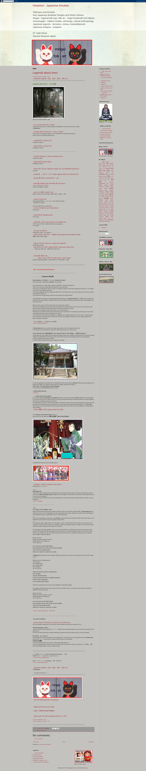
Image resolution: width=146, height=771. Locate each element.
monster (100, 201)
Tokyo (107, 216)
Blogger (86, 767)
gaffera (76, 767)
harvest (106, 185)
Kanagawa (107, 191)
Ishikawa (101, 190)
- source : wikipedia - (38, 501)
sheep (109, 210)
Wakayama (101, 219)
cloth (112, 170)
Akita (107, 163)
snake (100, 213)
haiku (100, 185)
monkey (111, 200)
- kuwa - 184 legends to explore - (41, 185)
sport (103, 213)
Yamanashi (107, 221)
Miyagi (111, 198)
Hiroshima (101, 186)
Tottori (111, 216)
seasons (105, 210)
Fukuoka (111, 182)
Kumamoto (101, 194)
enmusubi (101, 177)
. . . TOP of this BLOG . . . (106, 128)
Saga (112, 209)
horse (112, 186)
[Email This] (53, 728)
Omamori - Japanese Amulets (51, 5)
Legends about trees (45, 72)
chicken (103, 168)
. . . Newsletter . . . (104, 92)
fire (108, 179)
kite (103, 193)
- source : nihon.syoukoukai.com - (41, 657)
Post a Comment (39, 738)
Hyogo (100, 188)
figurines (105, 179)
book (100, 166)
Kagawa (111, 190)
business (104, 166)
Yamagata (110, 219)
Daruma (102, 174)
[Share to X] (55, 728)
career (109, 166)
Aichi (104, 163)
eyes (112, 177)
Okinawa (107, 206)
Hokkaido (107, 186)
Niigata (103, 204)
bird (110, 165)
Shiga (112, 210)
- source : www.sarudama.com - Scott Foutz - (44, 610)
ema (108, 176)
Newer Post (36, 741)
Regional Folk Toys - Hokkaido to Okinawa (105, 75)
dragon (100, 176)
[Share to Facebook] (57, 728)
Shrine (111, 212)
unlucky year (110, 218)
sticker (105, 213)
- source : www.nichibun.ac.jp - (40, 662)
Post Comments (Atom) (45, 744)
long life (100, 196)
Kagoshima (101, 191)
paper (103, 207)
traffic (105, 218)
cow (112, 172)
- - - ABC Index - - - (105, 162)
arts (107, 165)
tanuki (112, 213)
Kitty (105, 193)
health (111, 185)
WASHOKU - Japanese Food (40, 760)
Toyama (101, 218)
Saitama (101, 210)
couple (107, 172)
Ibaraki (105, 188)
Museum (111, 201)
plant (112, 207)
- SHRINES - (103, 82)
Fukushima (102, 183)
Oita (112, 204)
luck (103, 196)
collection (101, 172)
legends (38, 730)
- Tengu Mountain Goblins (106, 91)
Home (63, 741)
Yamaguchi (101, 221)
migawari (101, 198)
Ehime (104, 176)
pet (109, 207)
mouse (105, 201)
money (106, 200)
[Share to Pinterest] (58, 728)
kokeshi (111, 193)
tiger (108, 215)
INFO (111, 188)
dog (110, 174)
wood (105, 219)
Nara (110, 203)
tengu (104, 215)
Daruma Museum (37, 754)
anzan (100, 165)
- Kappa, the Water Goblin (106, 86)
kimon (100, 193)
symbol (108, 213)
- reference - (36, 392)
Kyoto (106, 195)
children (107, 168)
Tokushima (101, 216)
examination (107, 177)
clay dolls (106, 170)
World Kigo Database (105, 135)
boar (112, 165)
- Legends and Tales (105, 80)
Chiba (100, 168)
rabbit (104, 209)
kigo (112, 191)
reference (108, 209)
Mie (112, 196)
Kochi (108, 193)
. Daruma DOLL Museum (106, 130)
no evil (108, 204)
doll (112, 174)
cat (112, 166)
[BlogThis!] (54, 728)
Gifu (108, 183)
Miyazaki (101, 200)
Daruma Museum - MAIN (106, 132)
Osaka (111, 206)
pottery (100, 209)
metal (110, 196)
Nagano (101, 203)
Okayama (43, 730)
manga (106, 196)
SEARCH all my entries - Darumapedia (106, 95)
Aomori (104, 165)
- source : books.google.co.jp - (40, 323)
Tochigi (111, 215)
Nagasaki (105, 203)
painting (100, 207)
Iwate (106, 190)
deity (107, 174)
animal (111, 163)
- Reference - (103, 97)
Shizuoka (106, 212)
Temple (100, 215)
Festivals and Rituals (105, 134)
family (100, 179)
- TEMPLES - (103, 84)
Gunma (111, 183)
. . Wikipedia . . (103, 227)
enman (112, 176)
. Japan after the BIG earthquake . (41, 762)
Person (107, 207)
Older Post (91, 741)
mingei (106, 198)
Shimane (101, 212)
